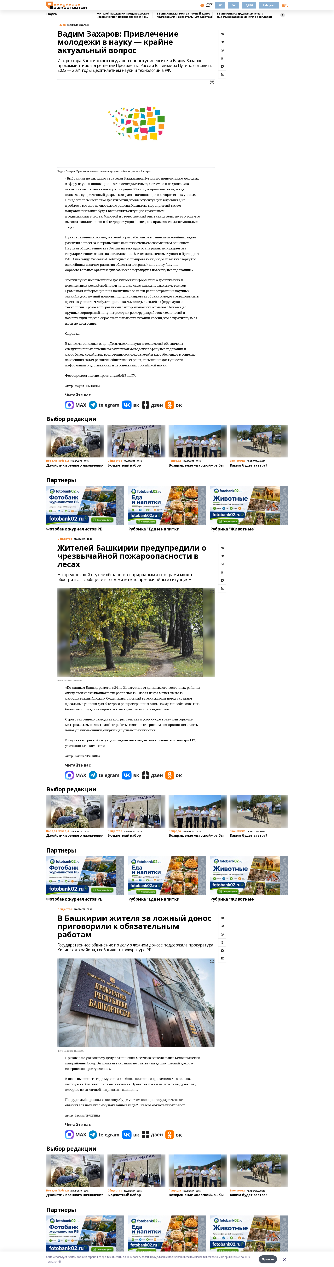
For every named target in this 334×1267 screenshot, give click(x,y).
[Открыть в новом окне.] (75, 405)
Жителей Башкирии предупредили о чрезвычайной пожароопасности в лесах (123, 15)
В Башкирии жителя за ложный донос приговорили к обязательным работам (184, 15)
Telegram (269, 5)
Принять (268, 1259)
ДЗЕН (249, 5)
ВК (220, 5)
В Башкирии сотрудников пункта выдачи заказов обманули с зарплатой (244, 15)
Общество (64, 539)
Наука (51, 14)
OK (233, 5)
